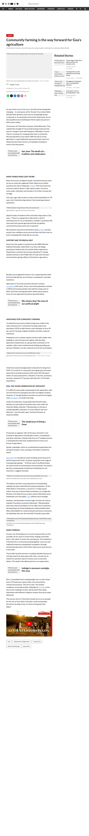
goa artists (26, 646)
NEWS (10, 9)
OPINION (51, 9)
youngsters (15, 398)
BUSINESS (41, 9)
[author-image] (7, 84)
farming (42, 587)
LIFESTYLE (61, 9)
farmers (41, 230)
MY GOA (19, 9)
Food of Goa (37, 641)
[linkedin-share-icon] (18, 96)
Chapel (32, 186)
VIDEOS (70, 9)
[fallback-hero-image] (59, 62)
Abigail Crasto (14, 84)
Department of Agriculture (22, 641)
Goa (9, 641)
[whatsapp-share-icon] (8, 96)
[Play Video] (29, 624)
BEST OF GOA (30, 9)
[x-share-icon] (11, 96)
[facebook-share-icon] (15, 96)
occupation (10, 286)
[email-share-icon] (22, 96)
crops (28, 496)
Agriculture (10, 458)
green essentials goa (14, 646)
